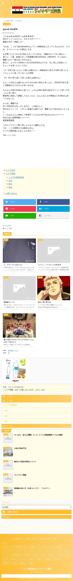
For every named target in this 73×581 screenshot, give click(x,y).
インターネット (44, 547)
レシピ (5, 555)
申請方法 (14, 559)
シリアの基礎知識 (16, 177)
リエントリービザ (62, 551)
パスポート (48, 551)
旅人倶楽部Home (17, 538)
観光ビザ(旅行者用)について (25, 462)
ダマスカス (28, 551)
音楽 (32, 563)
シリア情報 (10, 173)
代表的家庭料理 (17, 555)
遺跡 (15, 563)
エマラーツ (7, 551)
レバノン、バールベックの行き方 (49, 265)
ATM (5, 547)
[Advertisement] (19, 151)
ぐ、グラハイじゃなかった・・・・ (16, 265)
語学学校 (6, 563)
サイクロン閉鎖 (20, 475)
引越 (43, 555)
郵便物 (23, 563)
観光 (10, 184)
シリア (17, 551)
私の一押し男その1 (44, 302)
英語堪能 (48, 559)
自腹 (31, 559)
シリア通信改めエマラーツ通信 (36, 568)
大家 (35, 555)
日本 (59, 555)
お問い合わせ (11, 193)
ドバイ (9, 135)
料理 (51, 555)
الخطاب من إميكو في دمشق (36, 572)
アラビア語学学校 (16, 547)
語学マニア (35, 538)
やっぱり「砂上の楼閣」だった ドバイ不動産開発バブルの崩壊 (38, 435)
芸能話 (39, 559)
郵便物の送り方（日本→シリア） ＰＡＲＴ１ (32, 488)
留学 (10, 187)
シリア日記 (10, 170)
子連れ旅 (48, 538)
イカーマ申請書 (31, 547)
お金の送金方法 (20, 448)
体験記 (42, 538)
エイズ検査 (57, 547)
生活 (10, 180)
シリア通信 (27, 538)
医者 (14, 135)
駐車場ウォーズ (9, 302)
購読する (8, 517)
